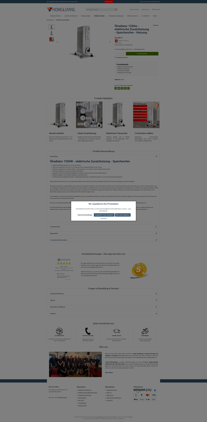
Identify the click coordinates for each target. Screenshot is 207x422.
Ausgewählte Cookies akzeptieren (104, 215)
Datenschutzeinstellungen (85, 215)
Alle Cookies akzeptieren (123, 215)
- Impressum (103, 218)
